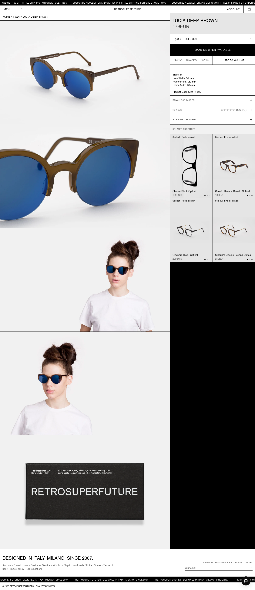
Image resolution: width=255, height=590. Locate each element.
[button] (249, 9)
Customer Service (40, 565)
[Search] (21, 9)
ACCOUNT (233, 9)
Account (7, 565)
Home (6, 16)
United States (93, 565)
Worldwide (78, 565)
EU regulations (34, 569)
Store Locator (21, 565)
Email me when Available (212, 49)
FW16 (16, 16)
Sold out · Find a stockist (184, 136)
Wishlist (57, 565)
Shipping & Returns (184, 119)
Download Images (184, 100)
